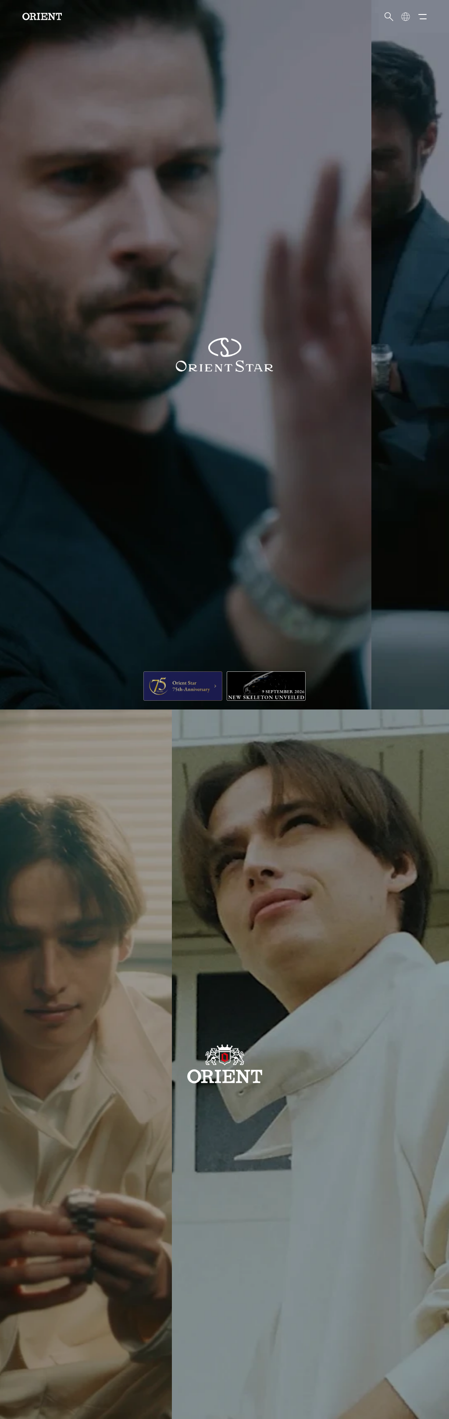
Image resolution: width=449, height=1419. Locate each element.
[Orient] (42, 16)
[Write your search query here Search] (389, 16)
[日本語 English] (405, 16)
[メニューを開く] (422, 16)
